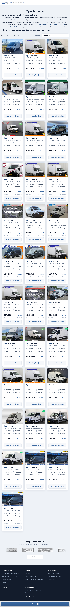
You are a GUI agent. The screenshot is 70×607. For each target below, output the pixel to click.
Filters (34, 604)
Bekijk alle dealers (35, 557)
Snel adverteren (53, 573)
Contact (4, 597)
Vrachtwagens (6, 580)
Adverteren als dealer (55, 576)
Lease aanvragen (30, 576)
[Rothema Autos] (6, 550)
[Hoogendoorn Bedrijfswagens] (58, 550)
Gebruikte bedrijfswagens (10, 573)
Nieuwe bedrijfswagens (9, 576)
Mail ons (31, 596)
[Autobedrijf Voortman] (22, 550)
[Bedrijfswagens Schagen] (40, 550)
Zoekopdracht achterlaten (34, 580)
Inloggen (51, 580)
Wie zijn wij (5, 591)
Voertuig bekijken (12, 75)
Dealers (4, 583)
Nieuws (4, 594)
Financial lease (30, 573)
